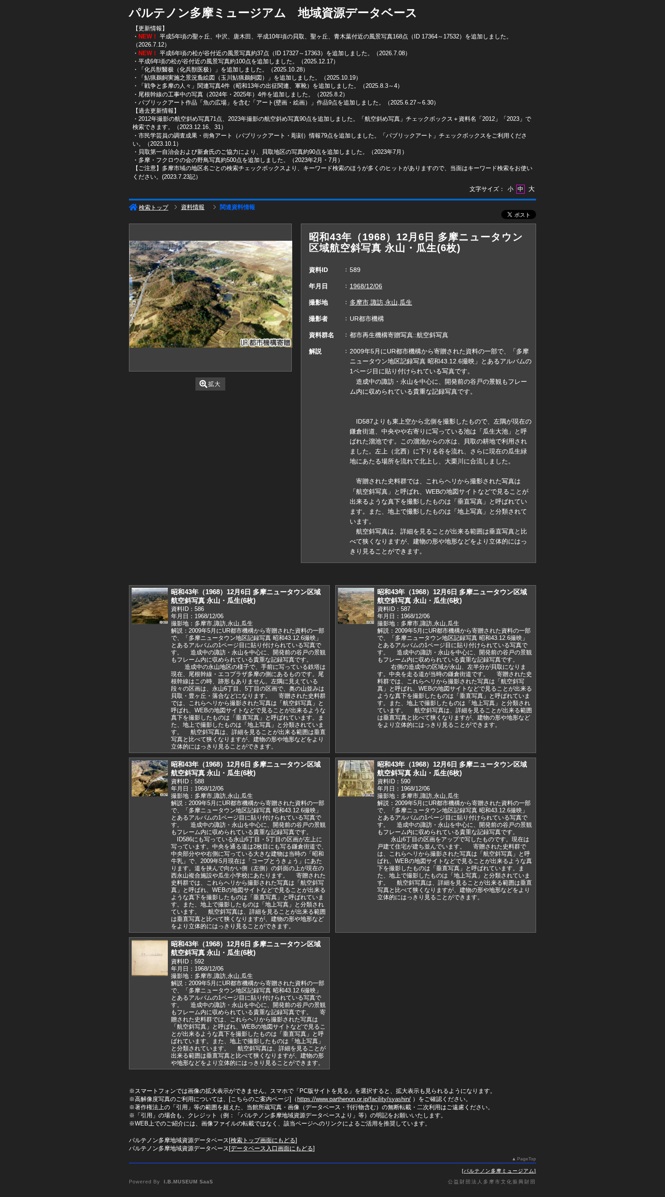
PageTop (526, 1158)
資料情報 (192, 207)
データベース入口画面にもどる (272, 1148)
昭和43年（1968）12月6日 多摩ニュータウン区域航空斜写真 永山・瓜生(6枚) (246, 596)
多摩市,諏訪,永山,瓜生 (381, 302)
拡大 (214, 384)
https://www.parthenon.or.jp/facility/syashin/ (354, 1099)
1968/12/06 (366, 286)
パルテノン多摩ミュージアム (499, 1170)
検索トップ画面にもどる (263, 1140)
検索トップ (153, 207)
